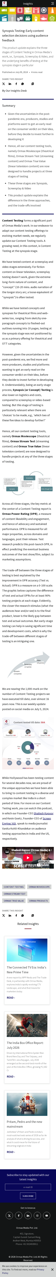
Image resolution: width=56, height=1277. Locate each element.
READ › (11, 997)
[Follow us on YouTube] (46, 1215)
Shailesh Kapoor (43, 813)
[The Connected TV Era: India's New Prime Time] (27, 950)
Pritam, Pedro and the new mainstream (24, 1124)
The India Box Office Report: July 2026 (25, 1045)
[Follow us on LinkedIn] (28, 1215)
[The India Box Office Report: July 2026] (27, 1025)
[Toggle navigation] (52, 3)
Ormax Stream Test (15, 893)
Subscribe (28, 1195)
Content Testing (14, 886)
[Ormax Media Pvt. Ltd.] (6, 5)
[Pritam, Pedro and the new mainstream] (27, 1104)
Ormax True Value (14, 900)
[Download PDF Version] (32, 83)
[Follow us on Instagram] (37, 1215)
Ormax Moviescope (39, 886)
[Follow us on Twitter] (9, 1215)
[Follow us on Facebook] (18, 1215)
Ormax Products (38, 900)
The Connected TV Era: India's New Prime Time (26, 969)
